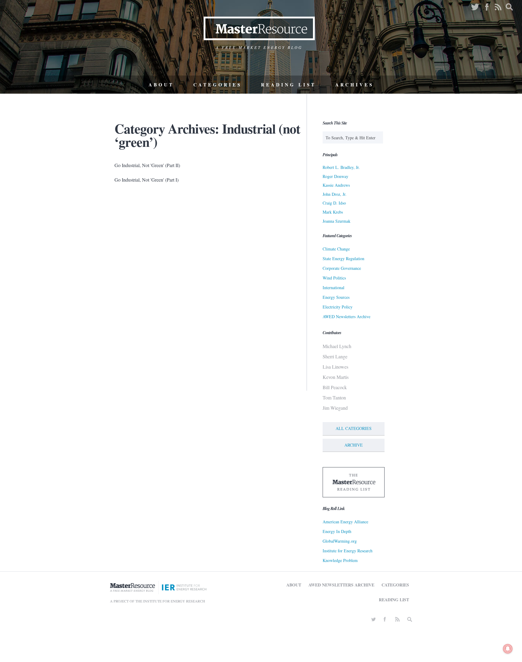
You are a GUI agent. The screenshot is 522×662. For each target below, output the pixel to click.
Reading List (288, 84)
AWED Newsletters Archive (346, 316)
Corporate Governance (342, 268)
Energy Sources (336, 297)
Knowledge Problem (340, 560)
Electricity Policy (338, 307)
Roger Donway (335, 176)
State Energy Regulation (343, 258)
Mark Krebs (333, 212)
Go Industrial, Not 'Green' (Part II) (147, 165)
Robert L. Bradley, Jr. (341, 167)
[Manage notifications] (508, 649)
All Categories (354, 428)
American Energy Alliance (345, 522)
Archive (353, 445)
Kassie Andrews (336, 185)
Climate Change (336, 249)
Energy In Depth (337, 531)
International (333, 287)
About (161, 84)
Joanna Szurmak (336, 221)
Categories (217, 84)
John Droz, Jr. (334, 194)
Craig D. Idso (334, 203)
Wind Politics (334, 278)
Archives (354, 84)
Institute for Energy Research (347, 551)
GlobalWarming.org (340, 541)
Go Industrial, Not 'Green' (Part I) (146, 179)
